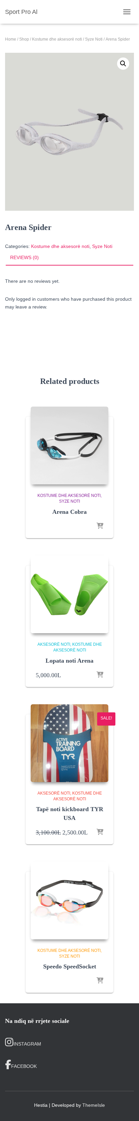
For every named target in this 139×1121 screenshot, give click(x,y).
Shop (24, 39)
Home (10, 39)
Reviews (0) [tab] (24, 257)
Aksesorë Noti (53, 644)
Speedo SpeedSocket (69, 966)
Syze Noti (94, 39)
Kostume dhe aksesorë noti (57, 39)
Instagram (27, 1044)
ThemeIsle (93, 1105)
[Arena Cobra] (69, 445)
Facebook (24, 1066)
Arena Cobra (69, 511)
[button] (123, 64)
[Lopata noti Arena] (69, 594)
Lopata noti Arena (69, 660)
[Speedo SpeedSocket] (69, 900)
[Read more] (99, 526)
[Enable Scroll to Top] (125, 1107)
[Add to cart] (99, 675)
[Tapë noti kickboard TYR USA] (69, 743)
